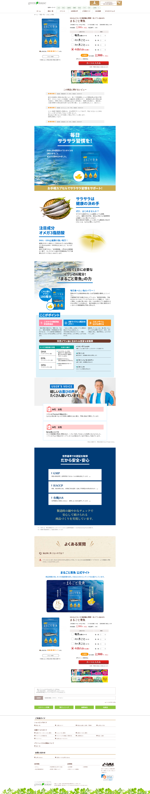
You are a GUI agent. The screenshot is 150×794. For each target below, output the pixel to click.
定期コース (96, 8)
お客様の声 (74, 11)
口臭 (58, 8)
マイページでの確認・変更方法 (64, 735)
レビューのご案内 (61, 733)
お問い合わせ (39, 757)
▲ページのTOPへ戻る (110, 702)
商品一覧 (50, 11)
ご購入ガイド (60, 725)
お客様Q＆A (80, 735)
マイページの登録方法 (41, 735)
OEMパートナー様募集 (73, 769)
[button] (107, 777)
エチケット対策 (43, 707)
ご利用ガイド (86, 11)
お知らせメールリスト (62, 738)
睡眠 (74, 8)
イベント (62, 11)
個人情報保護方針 (39, 769)
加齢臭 (69, 8)
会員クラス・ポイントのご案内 (43, 733)
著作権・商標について (55, 769)
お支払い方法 (101, 725)
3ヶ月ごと (82, 44)
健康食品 (84, 707)
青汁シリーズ (64, 707)
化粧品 (105, 707)
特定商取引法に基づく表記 (56, 766)
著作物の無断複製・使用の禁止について (62, 785)
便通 (79, 8)
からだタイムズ (110, 11)
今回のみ (82, 49)
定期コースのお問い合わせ (63, 757)
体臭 (63, 8)
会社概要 (98, 11)
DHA (84, 8)
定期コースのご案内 (82, 733)
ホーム (39, 11)
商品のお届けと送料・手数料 (84, 725)
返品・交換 (101, 735)
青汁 (89, 8)
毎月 (81, 35)
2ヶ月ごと (82, 40)
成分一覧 (38, 746)
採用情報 (86, 766)
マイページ (38, 738)
